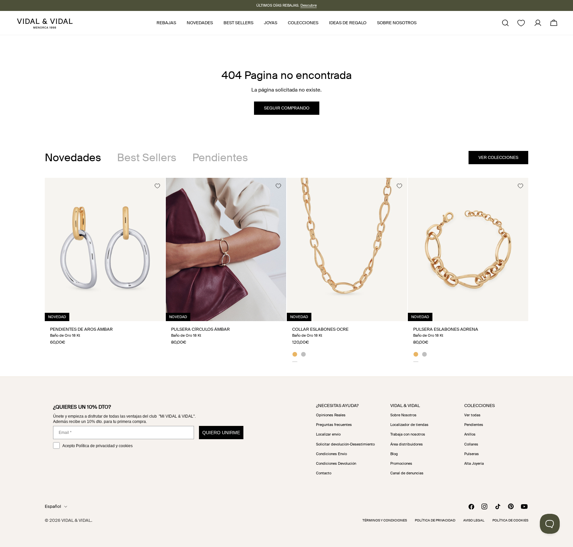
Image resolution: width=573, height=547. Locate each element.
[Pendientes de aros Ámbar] (105, 249)
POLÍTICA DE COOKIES (510, 520)
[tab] (73, 158)
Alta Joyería (474, 463)
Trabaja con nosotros (407, 434)
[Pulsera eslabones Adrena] (468, 249)
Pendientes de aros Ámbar (81, 329)
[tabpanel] (286, 270)
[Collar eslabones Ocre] (347, 249)
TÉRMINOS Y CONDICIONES (384, 520)
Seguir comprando (286, 108)
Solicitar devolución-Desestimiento (345, 444)
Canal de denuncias (406, 473)
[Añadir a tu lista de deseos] (157, 186)
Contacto (323, 473)
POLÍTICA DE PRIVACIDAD (435, 520)
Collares (471, 444)
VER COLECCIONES (498, 157)
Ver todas (472, 415)
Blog (394, 453)
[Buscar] (505, 23)
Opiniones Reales (331, 415)
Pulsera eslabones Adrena (445, 329)
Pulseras (471, 453)
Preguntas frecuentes (334, 424)
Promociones (401, 463)
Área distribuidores (406, 444)
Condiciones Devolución (336, 463)
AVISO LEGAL (473, 520)
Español (53, 506)
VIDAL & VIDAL (76, 520)
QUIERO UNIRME (221, 432)
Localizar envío (328, 434)
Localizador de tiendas (409, 424)
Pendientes (473, 424)
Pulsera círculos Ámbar (200, 329)
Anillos (470, 434)
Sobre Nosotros (403, 415)
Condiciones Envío (331, 453)
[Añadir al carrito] (153, 313)
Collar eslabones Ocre (320, 329)
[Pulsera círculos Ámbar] (226, 249)
